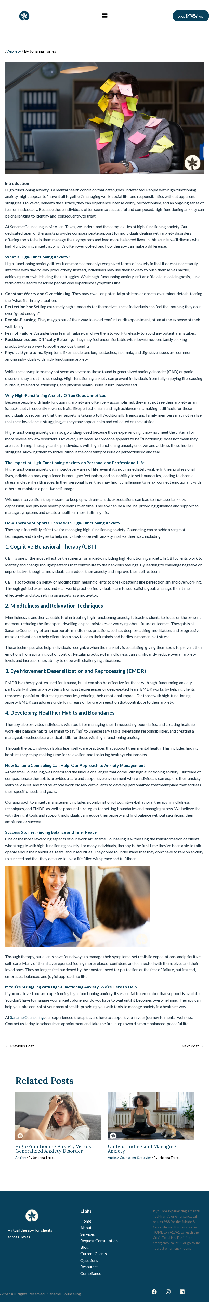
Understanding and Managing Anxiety (142, 1149)
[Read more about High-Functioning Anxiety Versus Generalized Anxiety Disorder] (58, 1116)
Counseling (128, 1158)
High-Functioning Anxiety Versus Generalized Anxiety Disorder (53, 1149)
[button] (104, 15)
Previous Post (20, 1046)
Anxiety (14, 51)
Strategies (144, 1158)
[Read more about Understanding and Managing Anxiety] (151, 1116)
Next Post (192, 1046)
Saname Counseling (27, 1017)
